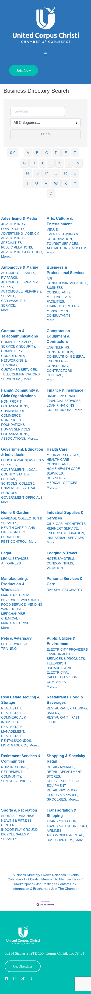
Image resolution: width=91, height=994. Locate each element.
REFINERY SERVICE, (63, 528)
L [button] (69, 163)
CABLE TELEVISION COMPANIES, (62, 679)
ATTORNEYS (11, 563)
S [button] (75, 173)
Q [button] (56, 173)
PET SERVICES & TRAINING (14, 646)
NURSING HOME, (14, 767)
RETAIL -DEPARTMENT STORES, (64, 774)
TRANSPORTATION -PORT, (67, 826)
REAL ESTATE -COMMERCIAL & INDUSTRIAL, (13, 717)
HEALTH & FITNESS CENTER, (16, 823)
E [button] (65, 153)
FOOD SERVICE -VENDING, (22, 604)
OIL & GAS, (55, 524)
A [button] (28, 153)
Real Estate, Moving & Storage (20, 700)
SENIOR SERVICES (16, 781)
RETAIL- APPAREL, (61, 767)
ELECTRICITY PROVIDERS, (68, 649)
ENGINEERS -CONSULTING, (58, 364)
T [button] (27, 183)
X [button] (65, 183)
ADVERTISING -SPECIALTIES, (13, 240)
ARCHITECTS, (76, 524)
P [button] (46, 173)
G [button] (24, 163)
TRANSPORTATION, (62, 821)
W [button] (56, 183)
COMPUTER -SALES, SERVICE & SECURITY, (18, 344)
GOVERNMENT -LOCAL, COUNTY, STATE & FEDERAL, (19, 474)
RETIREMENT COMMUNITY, (11, 774)
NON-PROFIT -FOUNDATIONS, (13, 422)
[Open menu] (45, 53)
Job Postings (45, 884)
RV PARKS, (9, 277)
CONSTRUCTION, (60, 352)
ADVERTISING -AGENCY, (20, 233)
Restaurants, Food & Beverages (65, 700)
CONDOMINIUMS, (60, 563)
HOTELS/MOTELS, (61, 558)
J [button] (51, 163)
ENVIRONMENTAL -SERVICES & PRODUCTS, (66, 656)
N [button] (27, 173)
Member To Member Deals (61, 879)
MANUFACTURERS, (16, 595)
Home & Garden (15, 513)
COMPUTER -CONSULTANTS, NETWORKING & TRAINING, (14, 358)
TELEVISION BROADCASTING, (60, 666)
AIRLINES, (54, 830)
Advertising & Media (19, 218)
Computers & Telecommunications (19, 333)
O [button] (37, 173)
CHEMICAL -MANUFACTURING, (16, 621)
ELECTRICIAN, (58, 672)
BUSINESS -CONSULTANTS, (59, 290)
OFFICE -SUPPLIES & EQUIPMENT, (63, 783)
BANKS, (52, 396)
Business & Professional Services (66, 270)
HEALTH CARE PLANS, (18, 528)
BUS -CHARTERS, (60, 840)
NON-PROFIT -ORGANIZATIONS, (15, 404)
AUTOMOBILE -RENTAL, (65, 835)
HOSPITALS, (56, 478)
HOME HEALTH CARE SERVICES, (63, 471)
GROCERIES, (57, 799)
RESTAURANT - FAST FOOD (63, 720)
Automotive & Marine (19, 267)
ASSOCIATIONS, (13, 438)
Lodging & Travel (62, 553)
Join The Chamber (65, 888)
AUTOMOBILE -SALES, (18, 273)
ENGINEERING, (58, 347)
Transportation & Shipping (62, 813)
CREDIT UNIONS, (60, 410)
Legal (6, 553)
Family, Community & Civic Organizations (20, 393)
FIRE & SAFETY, (13, 532)
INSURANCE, (70, 396)
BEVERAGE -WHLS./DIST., (21, 600)
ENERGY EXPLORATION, (66, 533)
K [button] (59, 163)
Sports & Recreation (19, 810)
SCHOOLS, (9, 493)
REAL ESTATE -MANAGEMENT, (13, 729)
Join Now (24, 70)
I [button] (42, 163)
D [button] (56, 153)
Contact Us (66, 884)
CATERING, (79, 708)
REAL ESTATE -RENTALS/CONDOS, (16, 738)
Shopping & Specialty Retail (66, 758)
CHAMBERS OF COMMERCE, (13, 413)
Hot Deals (31, 879)
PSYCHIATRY (72, 590)
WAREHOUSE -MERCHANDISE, (13, 611)
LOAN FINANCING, (61, 405)
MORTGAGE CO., (14, 745)
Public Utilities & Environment (61, 641)
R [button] (65, 173)
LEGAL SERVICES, (15, 558)
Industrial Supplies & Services (65, 515)
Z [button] (51, 194)
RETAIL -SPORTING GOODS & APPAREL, (62, 793)
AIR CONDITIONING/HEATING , (67, 281)
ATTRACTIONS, (58, 248)
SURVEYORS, (11, 379)
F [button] (75, 153)
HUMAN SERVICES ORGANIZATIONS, (15, 432)
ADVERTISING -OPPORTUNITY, (13, 227)
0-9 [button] (12, 153)
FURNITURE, (11, 537)
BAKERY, (53, 713)
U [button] (36, 183)
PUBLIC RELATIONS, (17, 247)
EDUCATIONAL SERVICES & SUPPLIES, (22, 463)
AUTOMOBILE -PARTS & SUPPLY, (19, 285)
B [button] (37, 153)
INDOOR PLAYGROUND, (19, 829)
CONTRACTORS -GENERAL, (60, 373)
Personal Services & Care (65, 581)
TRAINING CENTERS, (63, 306)
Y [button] (75, 183)
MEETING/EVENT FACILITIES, (60, 299)
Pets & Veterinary (16, 638)
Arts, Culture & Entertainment (60, 221)
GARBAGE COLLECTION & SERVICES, (21, 521)
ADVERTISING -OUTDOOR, (22, 252)
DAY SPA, (54, 590)
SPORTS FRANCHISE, (18, 816)
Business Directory (26, 875)
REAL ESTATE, (12, 708)
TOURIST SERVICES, (63, 243)
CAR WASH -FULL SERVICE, (14, 303)
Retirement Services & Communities (21, 758)
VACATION (55, 568)
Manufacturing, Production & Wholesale (14, 584)
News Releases (54, 875)
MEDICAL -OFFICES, (62, 483)
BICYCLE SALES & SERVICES (15, 837)
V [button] (46, 183)
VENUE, (53, 229)
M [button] (78, 163)
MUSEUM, (79, 248)
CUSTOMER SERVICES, (19, 369)
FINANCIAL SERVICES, (64, 401)
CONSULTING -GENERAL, (66, 356)
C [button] (46, 153)
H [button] (33, 163)
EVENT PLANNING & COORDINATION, (62, 237)
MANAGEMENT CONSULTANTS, (59, 313)
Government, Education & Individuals (22, 452)
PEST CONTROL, (14, 541)
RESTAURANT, (58, 708)
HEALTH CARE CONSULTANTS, (59, 462)
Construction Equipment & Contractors (58, 336)
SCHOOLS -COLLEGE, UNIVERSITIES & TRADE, (20, 486)
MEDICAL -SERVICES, (63, 455)
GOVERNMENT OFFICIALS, (22, 497)
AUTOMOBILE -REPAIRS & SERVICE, (21, 294)
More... (6, 256)
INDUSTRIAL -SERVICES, (66, 538)
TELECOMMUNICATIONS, (21, 374)
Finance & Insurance (65, 390)
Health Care (57, 449)
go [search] (48, 134)
